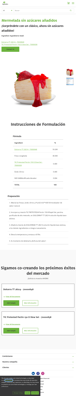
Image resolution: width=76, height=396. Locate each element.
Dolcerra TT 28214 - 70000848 (12, 42)
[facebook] (38, 373)
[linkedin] (34, 373)
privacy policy (8, 380)
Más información (30, 303)
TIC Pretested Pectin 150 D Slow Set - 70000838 (19, 44)
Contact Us (10, 49)
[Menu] (73, 3)
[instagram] (43, 373)
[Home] (5, 5)
